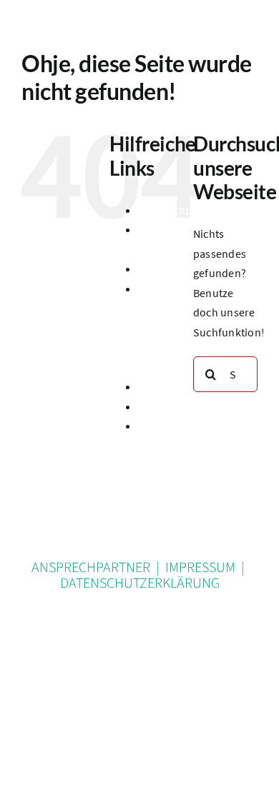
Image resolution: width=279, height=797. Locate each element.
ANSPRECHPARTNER (90, 568)
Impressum (166, 386)
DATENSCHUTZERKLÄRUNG (140, 583)
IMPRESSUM (200, 568)
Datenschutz (169, 268)
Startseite (162, 406)
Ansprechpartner (180, 210)
